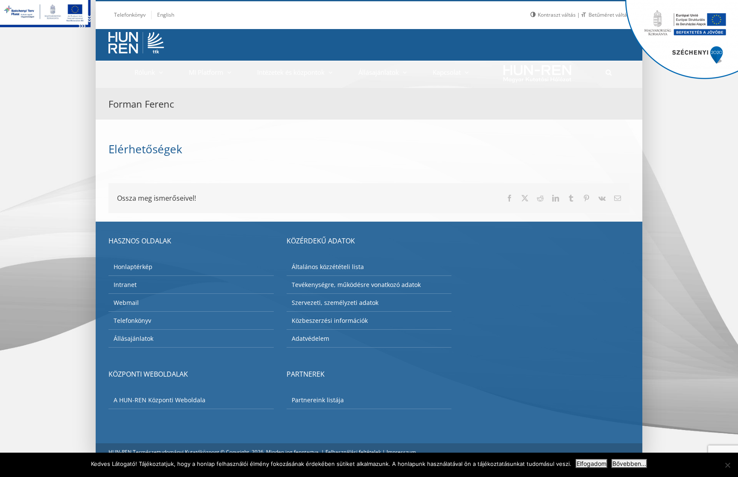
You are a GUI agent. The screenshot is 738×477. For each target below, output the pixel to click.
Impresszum (401, 452)
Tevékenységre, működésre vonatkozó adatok (356, 285)
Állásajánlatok (133, 338)
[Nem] (727, 465)
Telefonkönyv (132, 320)
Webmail (126, 302)
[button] (608, 72)
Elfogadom (591, 463)
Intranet (125, 285)
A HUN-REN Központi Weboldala (159, 400)
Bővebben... (629, 463)
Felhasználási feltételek (353, 452)
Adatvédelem (310, 338)
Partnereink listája (318, 400)
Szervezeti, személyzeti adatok (335, 302)
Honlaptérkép (133, 267)
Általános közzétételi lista (328, 267)
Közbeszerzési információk (330, 320)
